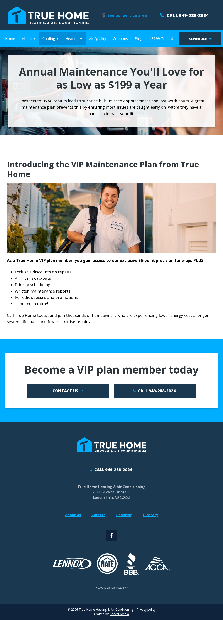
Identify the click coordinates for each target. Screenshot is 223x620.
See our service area (127, 15)
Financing (124, 514)
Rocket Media (119, 614)
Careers (98, 514)
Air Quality (97, 38)
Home (10, 38)
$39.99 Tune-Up (162, 38)
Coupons (120, 38)
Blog (138, 38)
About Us (73, 514)
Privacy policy (146, 609)
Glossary (150, 514)
